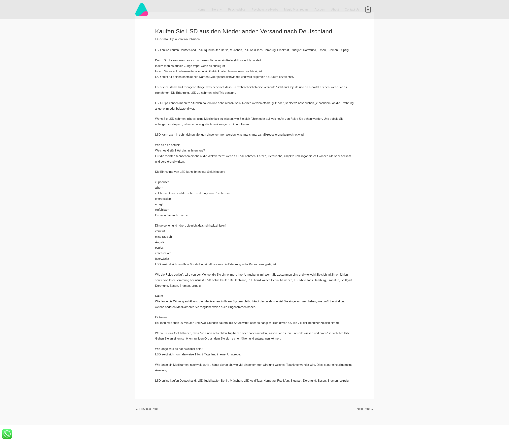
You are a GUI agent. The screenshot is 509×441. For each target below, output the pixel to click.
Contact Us (352, 9)
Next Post (365, 408)
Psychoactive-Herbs (265, 9)
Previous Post (147, 408)
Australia (162, 39)
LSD (193, 92)
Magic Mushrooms (296, 9)
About (335, 9)
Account (320, 9)
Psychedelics (237, 9)
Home (201, 9)
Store (214, 9)
